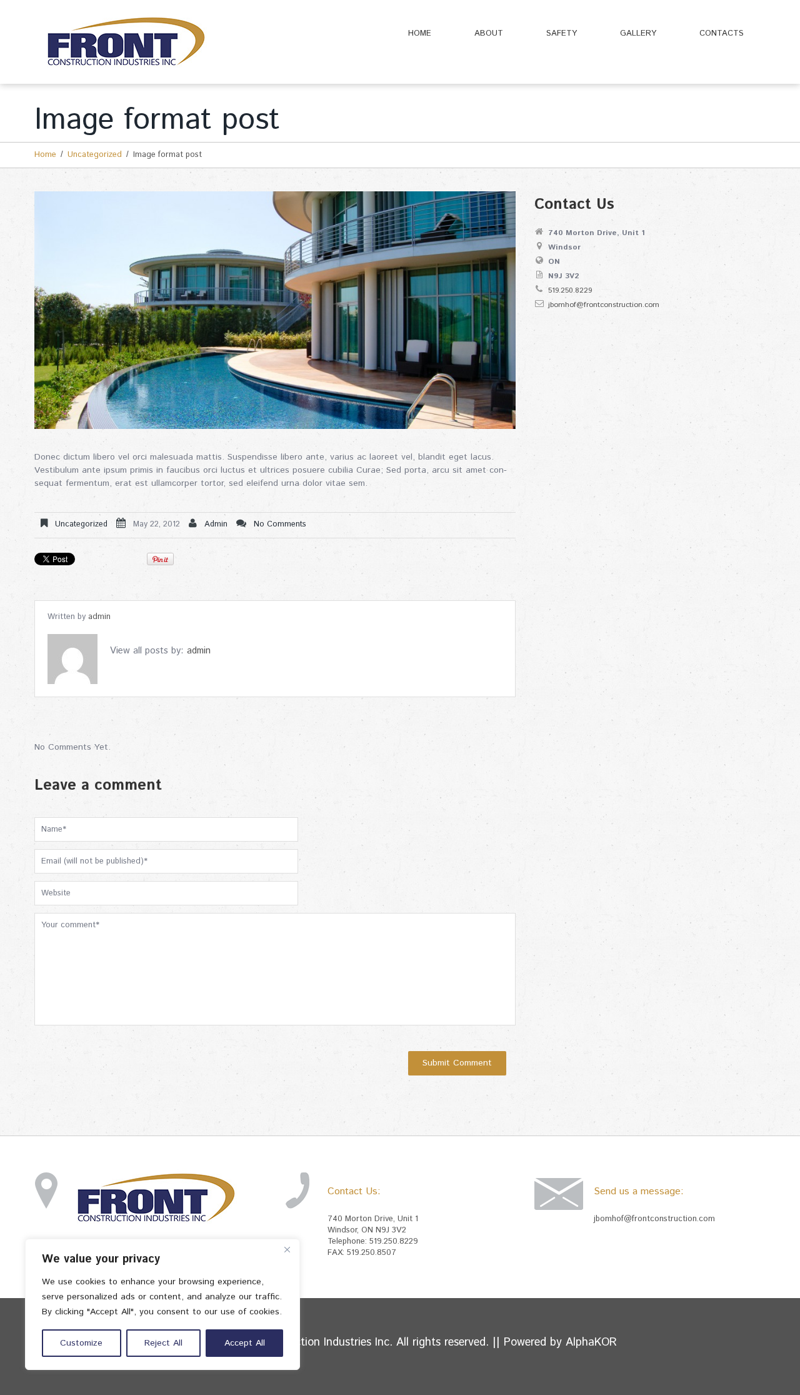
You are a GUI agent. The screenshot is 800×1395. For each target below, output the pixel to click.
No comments (280, 524)
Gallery (638, 33)
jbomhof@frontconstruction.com (603, 305)
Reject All (163, 1343)
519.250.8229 (570, 290)
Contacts (721, 33)
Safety (561, 33)
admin (216, 524)
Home (419, 33)
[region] (162, 1304)
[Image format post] (275, 310)
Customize (81, 1343)
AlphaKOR (591, 1342)
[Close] (286, 1249)
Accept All (244, 1343)
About (488, 33)
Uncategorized (95, 155)
